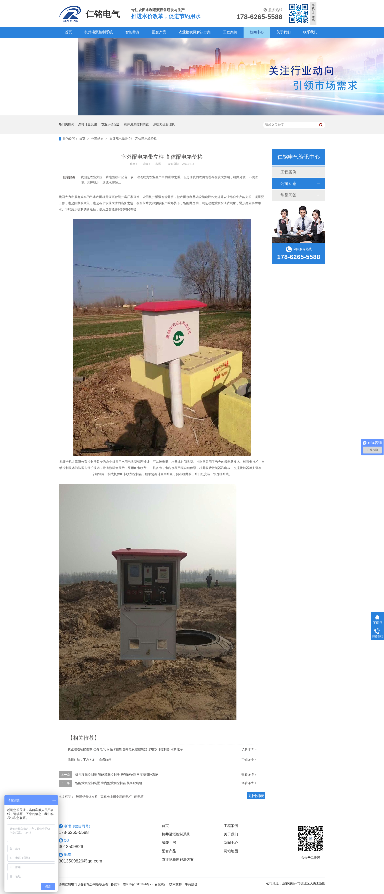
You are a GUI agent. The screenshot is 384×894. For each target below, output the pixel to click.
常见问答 (288, 195)
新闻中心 (257, 32)
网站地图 (231, 851)
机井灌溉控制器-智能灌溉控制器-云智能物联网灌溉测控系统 (116, 774)
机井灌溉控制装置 (136, 124)
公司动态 (97, 138)
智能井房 (132, 32)
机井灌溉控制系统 (98, 32)
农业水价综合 (110, 124)
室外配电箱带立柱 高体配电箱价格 (133, 138)
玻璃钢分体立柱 (87, 796)
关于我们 (283, 32)
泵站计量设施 (87, 124)
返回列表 (256, 795)
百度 (68, 43)
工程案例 (230, 32)
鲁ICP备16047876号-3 (137, 884)
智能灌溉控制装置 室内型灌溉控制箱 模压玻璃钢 (108, 783)
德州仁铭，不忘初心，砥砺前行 (89, 759)
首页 (68, 32)
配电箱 (139, 796)
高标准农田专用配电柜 (116, 796)
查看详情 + (248, 774)
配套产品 (159, 32)
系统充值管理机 (164, 124)
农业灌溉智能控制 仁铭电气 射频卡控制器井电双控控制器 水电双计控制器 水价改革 (125, 749)
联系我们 (310, 32)
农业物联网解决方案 (195, 32)
